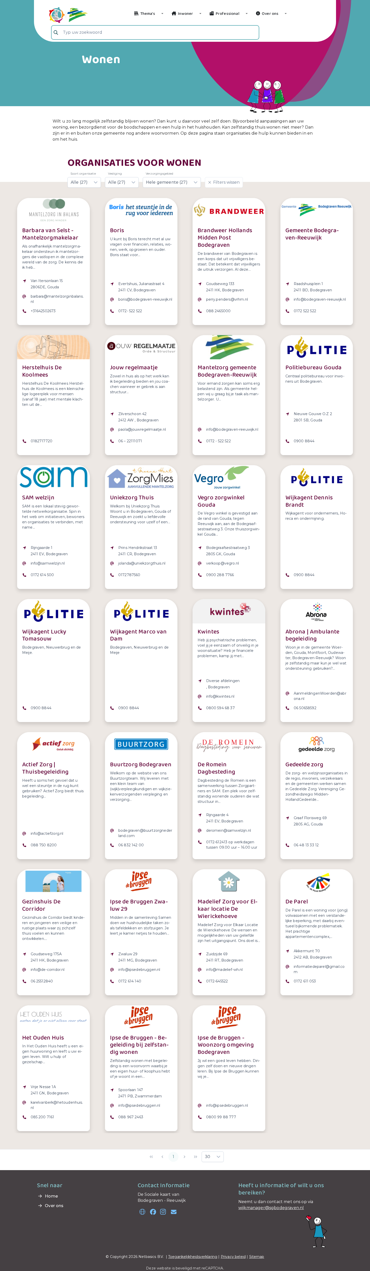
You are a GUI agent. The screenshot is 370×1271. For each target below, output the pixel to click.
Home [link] (51, 1196)
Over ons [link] (53, 1205)
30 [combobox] (207, 1156)
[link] (62, 14)
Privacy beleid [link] (233, 1256)
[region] (53, 299)
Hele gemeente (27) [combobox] (167, 182)
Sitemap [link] (256, 1256)
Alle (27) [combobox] (79, 182)
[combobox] (155, 32)
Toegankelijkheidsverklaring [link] (192, 1256)
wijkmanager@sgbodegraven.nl (271, 1207)
